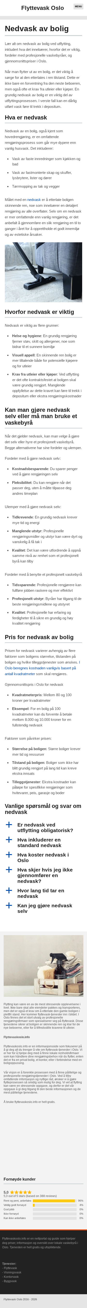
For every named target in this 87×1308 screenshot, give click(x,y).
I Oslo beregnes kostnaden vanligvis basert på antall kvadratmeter (42, 668)
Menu (78, 6)
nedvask (34, 200)
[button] (43, 827)
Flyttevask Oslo (42, 8)
